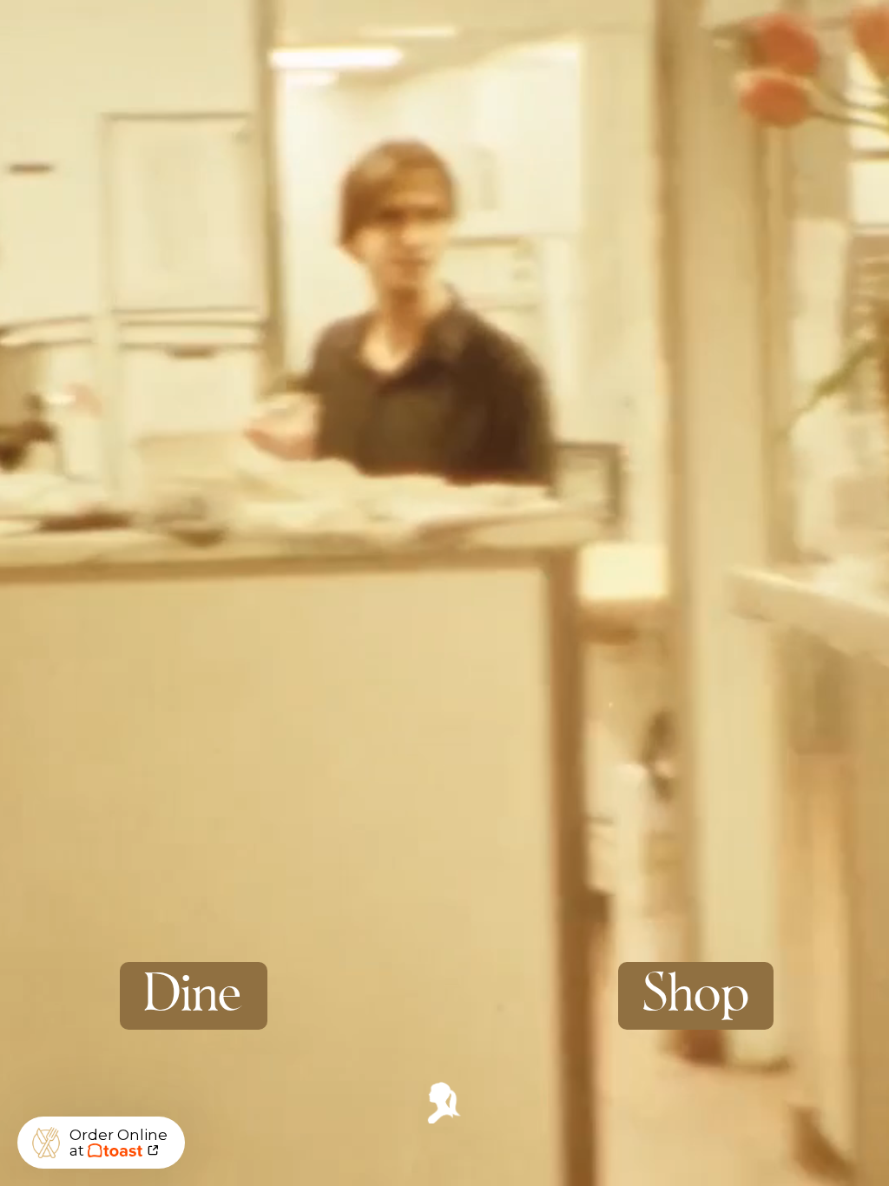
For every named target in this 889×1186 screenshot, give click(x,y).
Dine (193, 996)
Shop (695, 996)
